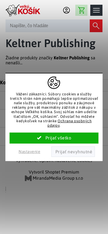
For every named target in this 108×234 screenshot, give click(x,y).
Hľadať (96, 25)
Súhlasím (54, 138)
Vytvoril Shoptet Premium (54, 171)
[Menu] (96, 10)
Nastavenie (29, 151)
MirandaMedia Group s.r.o (57, 177)
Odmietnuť (73, 151)
